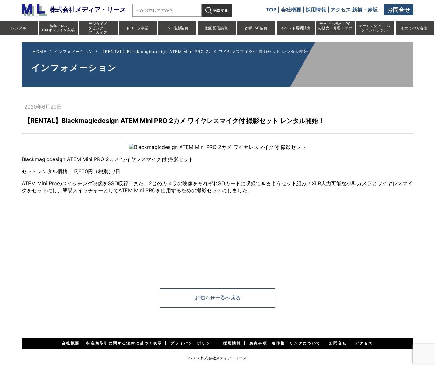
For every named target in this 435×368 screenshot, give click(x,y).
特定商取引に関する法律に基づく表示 (124, 343)
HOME (39, 51)
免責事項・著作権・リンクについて (285, 343)
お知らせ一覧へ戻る (218, 297)
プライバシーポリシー (192, 343)
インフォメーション (73, 51)
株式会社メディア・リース (88, 9)
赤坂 (372, 9)
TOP (271, 9)
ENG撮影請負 (177, 28)
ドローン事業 (137, 28)
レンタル (18, 28)
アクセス (364, 343)
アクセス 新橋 (346, 9)
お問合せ (398, 9)
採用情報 (316, 9)
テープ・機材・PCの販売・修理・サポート (335, 27)
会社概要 (291, 9)
